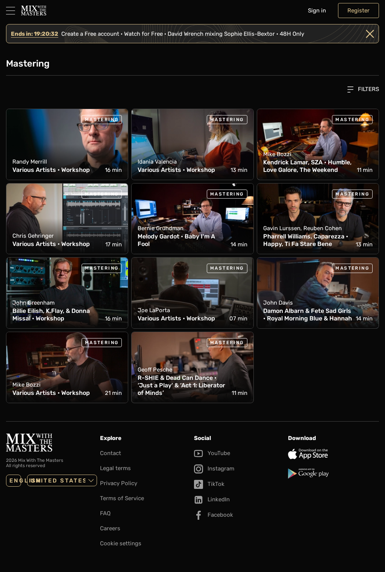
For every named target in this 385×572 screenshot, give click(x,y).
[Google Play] (333, 473)
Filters (367, 89)
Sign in (317, 10)
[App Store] (333, 454)
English (15, 480)
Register (358, 10)
